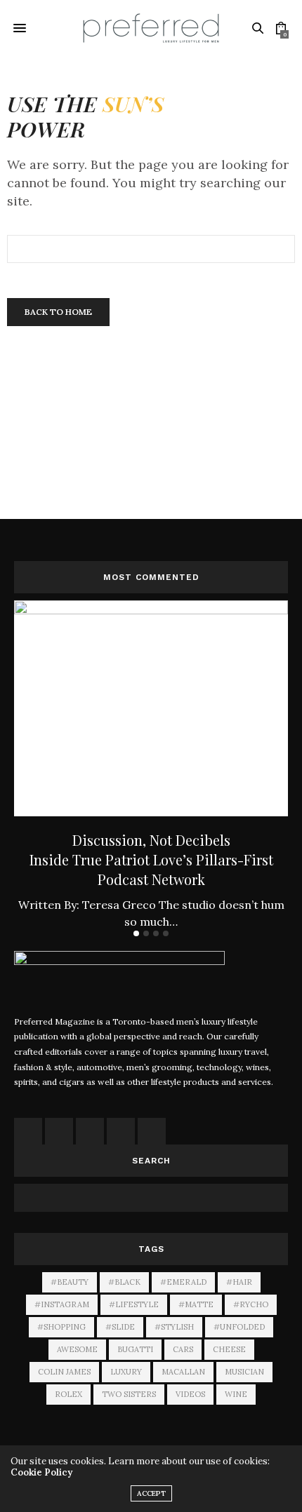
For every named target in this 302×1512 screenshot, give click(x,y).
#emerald (183, 1282)
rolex (68, 1394)
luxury (126, 1372)
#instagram (61, 1304)
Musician (244, 1372)
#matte (196, 1304)
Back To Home (58, 311)
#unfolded (239, 1327)
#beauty (69, 1282)
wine (236, 1394)
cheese (229, 1349)
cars (183, 1349)
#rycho (250, 1304)
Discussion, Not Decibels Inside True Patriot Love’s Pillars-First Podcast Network (151, 859)
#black (124, 1282)
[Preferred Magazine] (151, 27)
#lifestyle (134, 1304)
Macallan (183, 1372)
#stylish (174, 1327)
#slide (120, 1327)
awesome (77, 1349)
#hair (239, 1282)
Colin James (64, 1372)
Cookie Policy (41, 1472)
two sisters (129, 1394)
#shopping (61, 1327)
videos (190, 1394)
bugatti (135, 1349)
